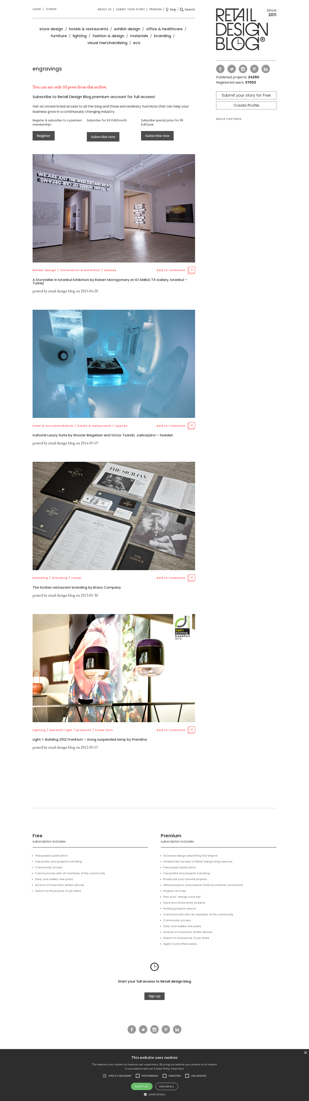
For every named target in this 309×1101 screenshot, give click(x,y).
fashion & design (108, 35)
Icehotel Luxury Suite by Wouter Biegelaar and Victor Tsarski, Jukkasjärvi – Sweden (103, 435)
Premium (155, 9)
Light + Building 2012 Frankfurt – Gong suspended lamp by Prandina (90, 739)
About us (105, 9)
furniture (59, 35)
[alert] (154, 1075)
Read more (177, 1068)
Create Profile (246, 105)
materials (139, 35)
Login (37, 9)
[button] (104, 1076)
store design (51, 28)
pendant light (61, 730)
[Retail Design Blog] (246, 30)
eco (136, 42)
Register (43, 135)
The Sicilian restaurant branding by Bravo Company (77, 587)
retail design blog (61, 291)
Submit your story (130, 9)
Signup (51, 9)
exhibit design (127, 28)
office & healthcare (164, 28)
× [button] (305, 1052)
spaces (110, 270)
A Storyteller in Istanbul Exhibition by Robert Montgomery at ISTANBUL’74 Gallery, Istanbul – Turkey (110, 281)
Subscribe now (103, 136)
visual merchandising (107, 42)
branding (162, 35)
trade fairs (104, 730)
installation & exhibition (80, 270)
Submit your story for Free (246, 95)
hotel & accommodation (53, 426)
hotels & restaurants (88, 28)
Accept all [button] (142, 1086)
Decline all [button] (166, 1086)
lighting (80, 35)
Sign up (154, 996)
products (83, 730)
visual (76, 578)
